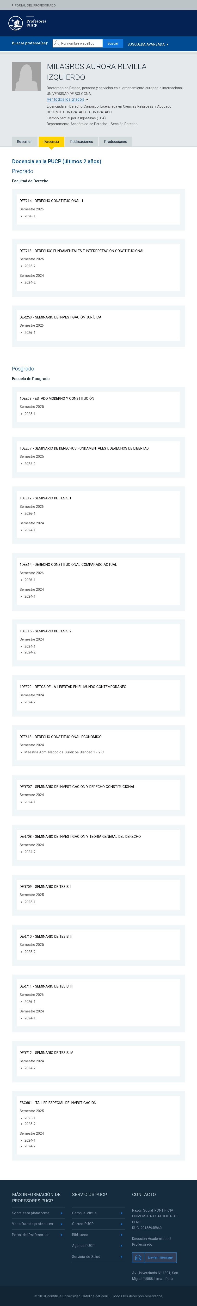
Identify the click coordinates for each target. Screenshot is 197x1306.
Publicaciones (81, 141)
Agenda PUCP (83, 1245)
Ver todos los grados (65, 99)
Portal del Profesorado (35, 5)
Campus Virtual (84, 1213)
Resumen (24, 141)
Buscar (113, 43)
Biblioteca (80, 1235)
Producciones (115, 141)
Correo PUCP (83, 1224)
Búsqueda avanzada (146, 44)
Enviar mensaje (160, 1257)
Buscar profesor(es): (30, 43)
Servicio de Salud (86, 1256)
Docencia (51, 141)
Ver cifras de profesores (32, 1224)
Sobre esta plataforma (30, 1213)
